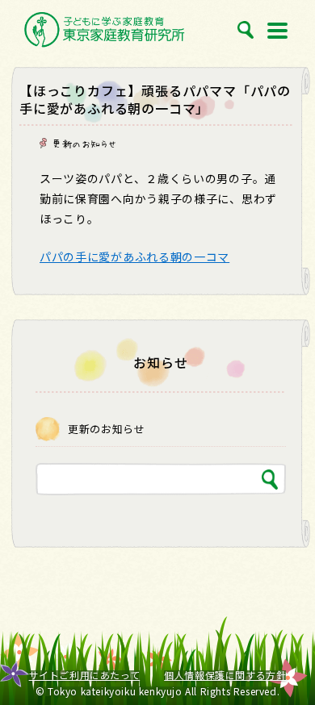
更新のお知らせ (84, 143)
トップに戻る (284, 657)
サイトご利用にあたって (85, 675)
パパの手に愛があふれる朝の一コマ (134, 256)
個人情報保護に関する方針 (225, 675)
